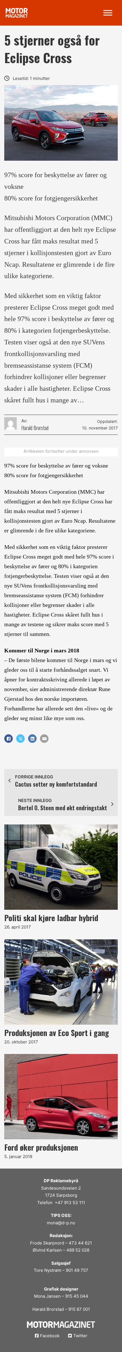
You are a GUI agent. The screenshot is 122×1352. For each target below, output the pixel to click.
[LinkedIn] (32, 738)
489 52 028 (77, 1250)
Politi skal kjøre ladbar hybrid (51, 917)
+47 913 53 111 (70, 1202)
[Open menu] (107, 13)
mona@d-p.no (61, 1222)
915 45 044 (76, 1296)
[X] (20, 738)
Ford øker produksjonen (41, 1147)
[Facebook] (8, 738)
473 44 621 (80, 1243)
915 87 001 (79, 1309)
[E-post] (44, 738)
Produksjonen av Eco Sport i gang (56, 1032)
